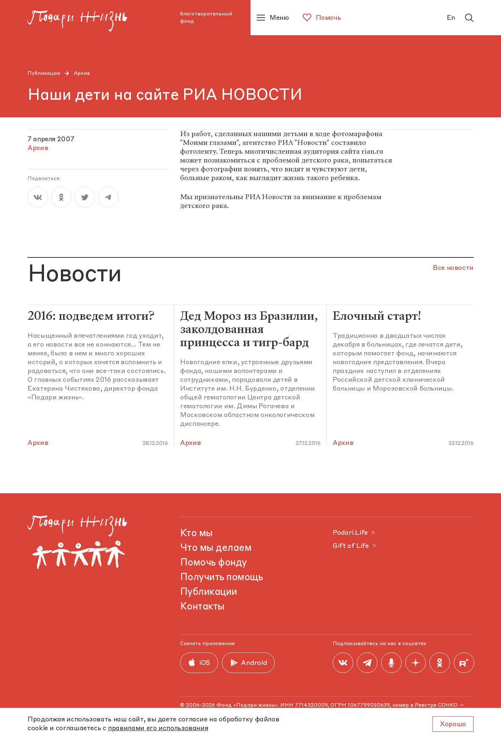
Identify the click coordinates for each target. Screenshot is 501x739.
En (451, 18)
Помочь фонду (213, 563)
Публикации (44, 73)
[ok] (61, 197)
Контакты (202, 607)
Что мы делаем (215, 548)
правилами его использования (158, 728)
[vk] (38, 197)
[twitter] (84, 197)
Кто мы (196, 533)
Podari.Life (350, 533)
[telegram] (108, 197)
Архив (82, 73)
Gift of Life (351, 546)
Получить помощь (221, 577)
